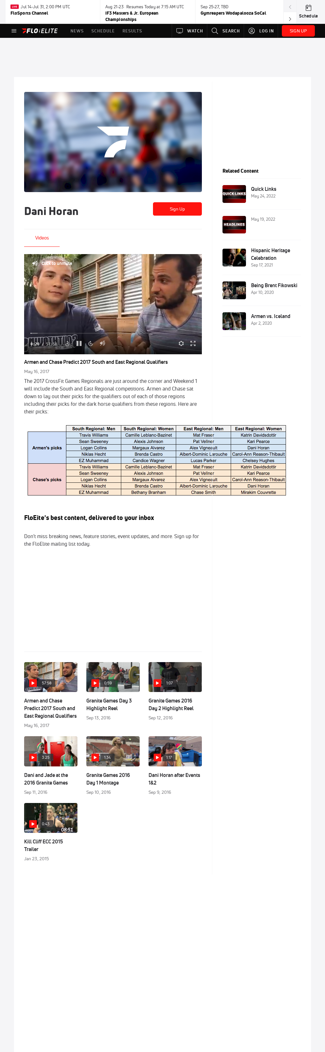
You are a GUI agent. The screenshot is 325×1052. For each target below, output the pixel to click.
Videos (42, 238)
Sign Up (177, 209)
